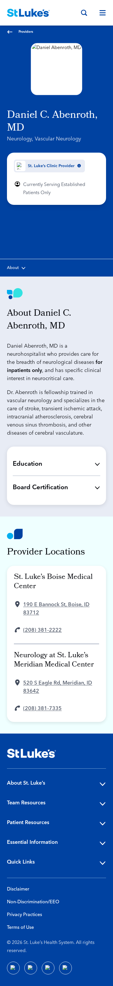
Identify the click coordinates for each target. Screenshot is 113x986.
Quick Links (21, 861)
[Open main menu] (100, 13)
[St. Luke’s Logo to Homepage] (28, 13)
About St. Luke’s (26, 783)
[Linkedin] (30, 968)
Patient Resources (28, 822)
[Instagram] (65, 968)
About (13, 267)
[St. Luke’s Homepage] (31, 753)
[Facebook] (13, 968)
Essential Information (32, 842)
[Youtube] (48, 968)
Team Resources (26, 802)
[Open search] (84, 13)
